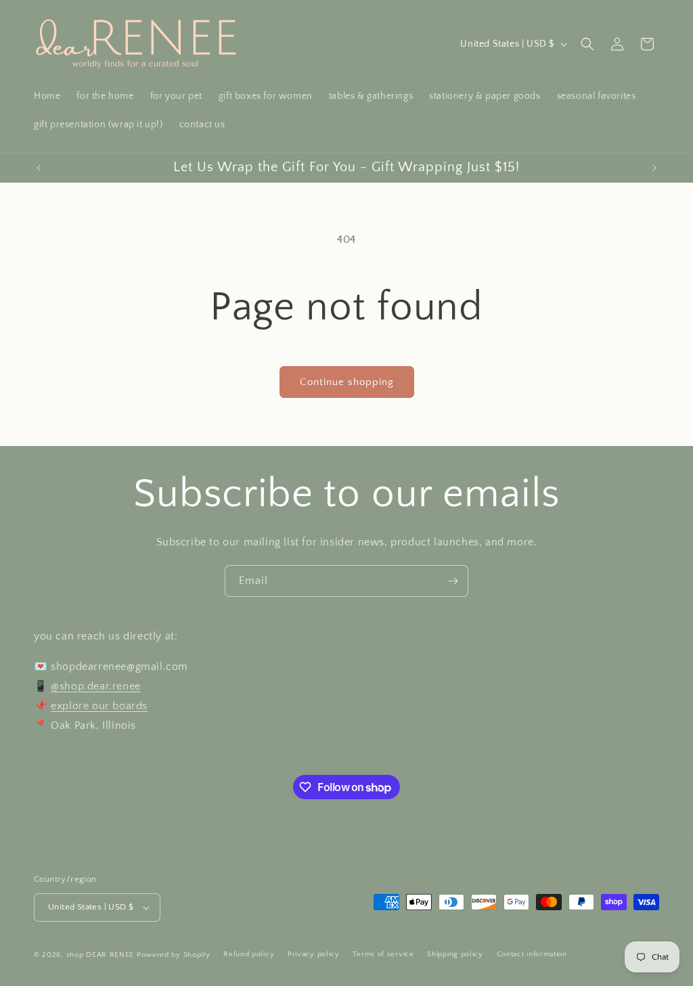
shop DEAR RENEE (100, 955)
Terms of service (383, 954)
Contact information (532, 954)
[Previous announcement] (38, 168)
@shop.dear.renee (96, 686)
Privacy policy (314, 954)
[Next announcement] (654, 168)
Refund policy (248, 954)
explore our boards (99, 706)
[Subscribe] (453, 581)
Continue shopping (347, 382)
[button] (587, 44)
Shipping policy (455, 954)
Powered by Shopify (173, 955)
